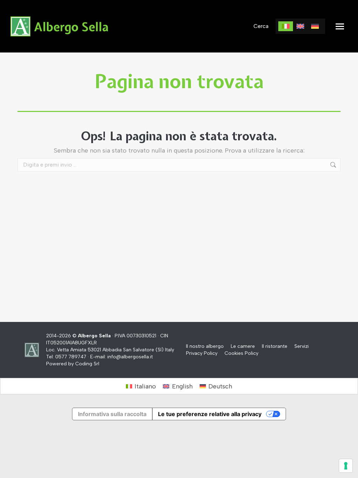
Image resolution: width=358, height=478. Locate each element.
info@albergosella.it (130, 357)
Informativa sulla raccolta (112, 413)
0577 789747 (70, 357)
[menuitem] (285, 26)
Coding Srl (87, 364)
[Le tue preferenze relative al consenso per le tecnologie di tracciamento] (345, 465)
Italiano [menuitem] (145, 386)
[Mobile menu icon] (340, 26)
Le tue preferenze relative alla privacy (210, 413)
